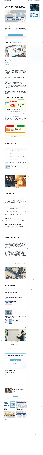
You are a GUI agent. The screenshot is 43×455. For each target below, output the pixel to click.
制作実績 (14, 2)
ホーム (11, 2)
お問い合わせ (34, 2)
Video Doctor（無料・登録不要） (8, 62)
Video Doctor (8, 344)
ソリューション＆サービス (19, 2)
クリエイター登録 (37, 2)
